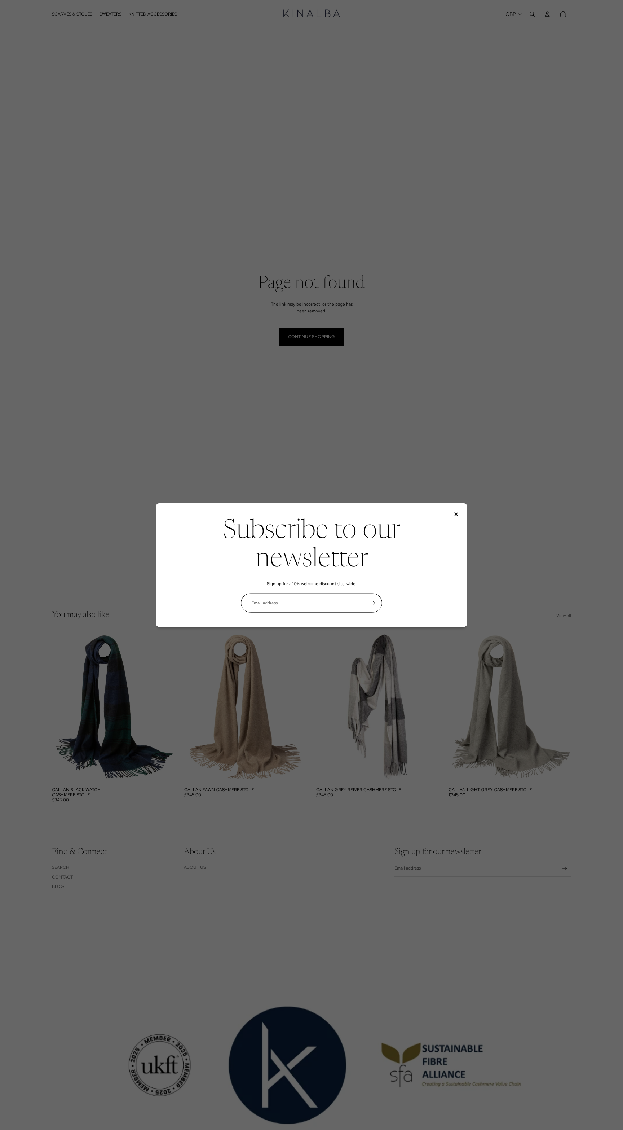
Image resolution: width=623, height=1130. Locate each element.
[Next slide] (164, 707)
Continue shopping (311, 337)
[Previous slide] (63, 707)
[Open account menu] (547, 14)
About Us (195, 867)
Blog (58, 886)
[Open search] (532, 14)
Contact (62, 877)
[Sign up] (372, 602)
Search (60, 867)
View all (563, 615)
